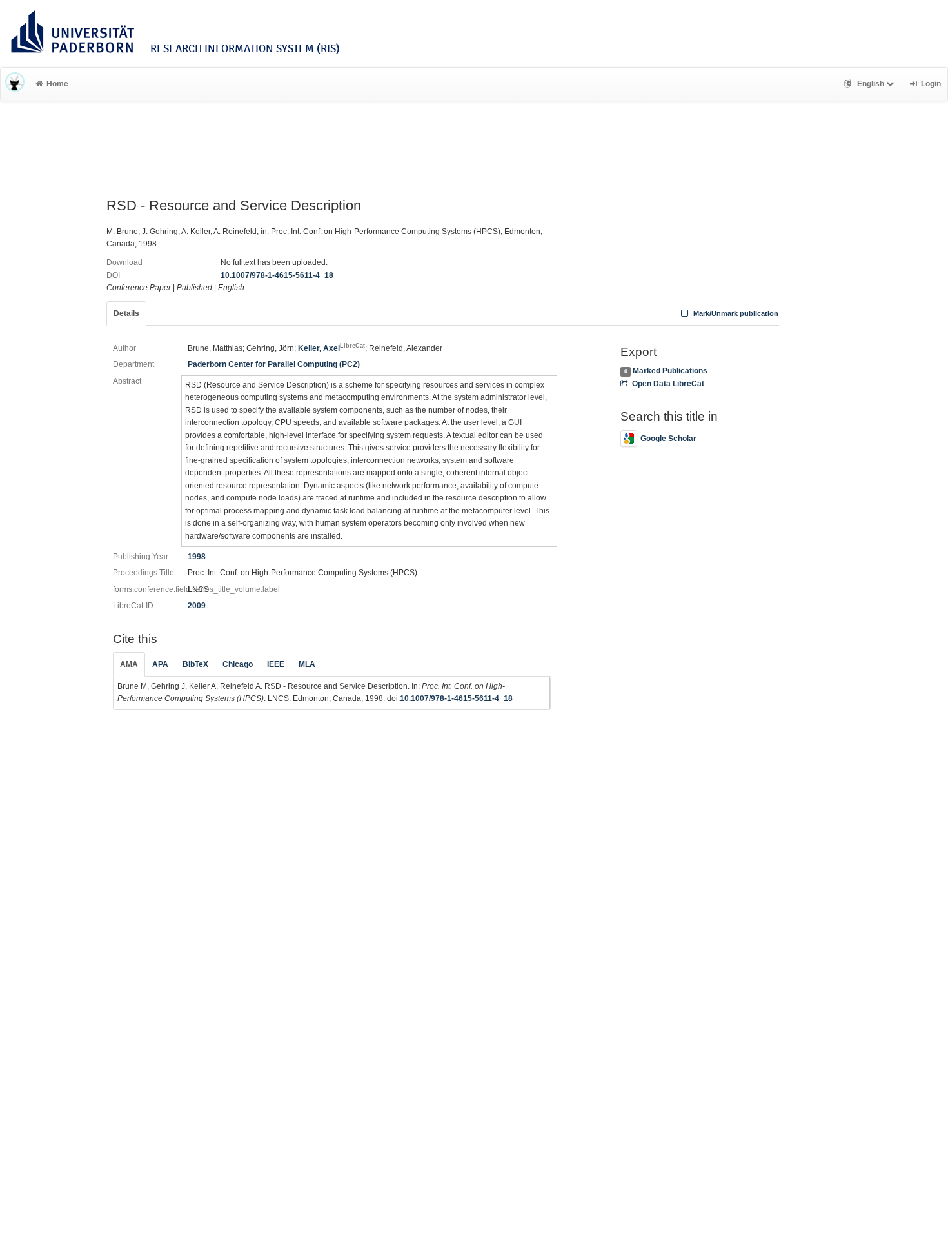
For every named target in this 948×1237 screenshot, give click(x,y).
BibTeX (195, 664)
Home (57, 83)
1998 (197, 556)
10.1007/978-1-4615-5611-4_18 (277, 275)
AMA (129, 664)
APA (160, 664)
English (870, 83)
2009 (197, 605)
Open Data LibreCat (668, 383)
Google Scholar (668, 438)
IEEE (275, 664)
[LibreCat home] (15, 84)
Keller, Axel (331, 348)
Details (126, 313)
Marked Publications (670, 370)
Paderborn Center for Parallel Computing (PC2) (274, 364)
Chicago (237, 664)
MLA (307, 664)
